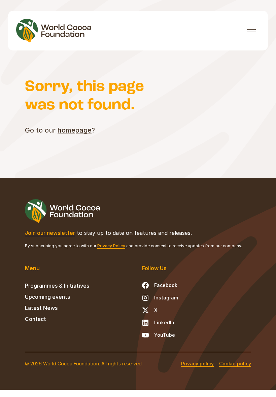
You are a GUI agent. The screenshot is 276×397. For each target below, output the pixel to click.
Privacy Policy (111, 245)
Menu (251, 30)
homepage (75, 130)
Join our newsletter (50, 232)
